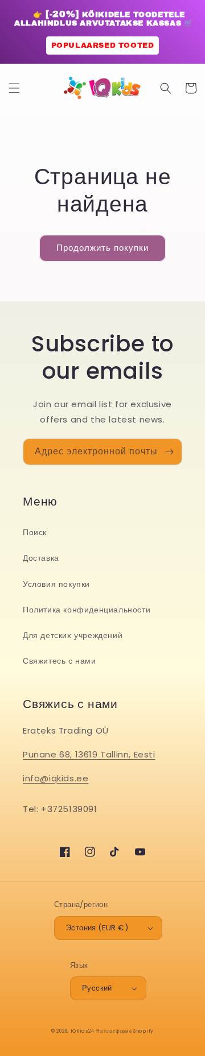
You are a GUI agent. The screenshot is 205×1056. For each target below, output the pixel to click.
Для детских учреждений (72, 635)
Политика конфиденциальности (86, 609)
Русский (97, 988)
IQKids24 (83, 1031)
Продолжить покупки (102, 248)
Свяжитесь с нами (59, 660)
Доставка (41, 558)
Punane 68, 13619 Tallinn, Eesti (89, 754)
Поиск (35, 532)
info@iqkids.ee (55, 778)
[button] (14, 88)
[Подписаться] (169, 451)
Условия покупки (56, 584)
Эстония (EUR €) (97, 927)
